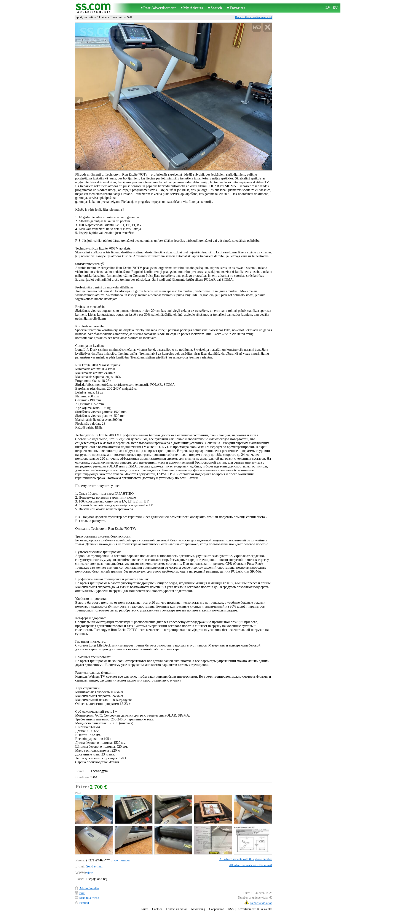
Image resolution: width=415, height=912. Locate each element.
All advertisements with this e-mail (250, 865)
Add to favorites (89, 888)
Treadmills (117, 17)
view (89, 873)
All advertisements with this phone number (245, 859)
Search (216, 8)
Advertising (198, 909)
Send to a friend (89, 897)
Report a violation (261, 903)
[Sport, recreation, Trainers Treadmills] (93, 809)
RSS (231, 909)
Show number (120, 860)
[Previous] (79, 101)
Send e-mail (94, 866)
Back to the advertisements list (253, 17)
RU (335, 7)
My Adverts (193, 8)
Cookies (157, 909)
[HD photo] (173, 96)
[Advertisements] (94, 8)
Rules (144, 909)
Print (82, 893)
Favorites (237, 8)
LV (328, 7)
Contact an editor (176, 909)
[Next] (268, 101)
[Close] (267, 27)
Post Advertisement (159, 8)
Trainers (104, 17)
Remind (84, 902)
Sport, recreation (85, 17)
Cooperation (216, 909)
